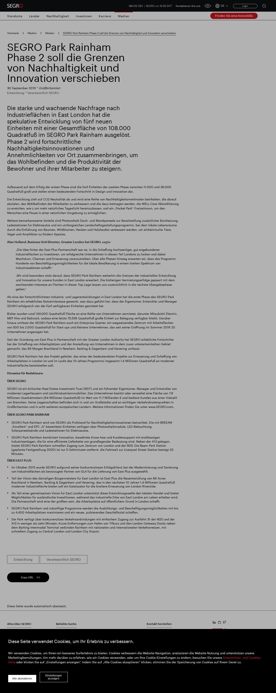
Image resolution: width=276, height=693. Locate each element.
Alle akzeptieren (22, 678)
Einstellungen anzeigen (53, 677)
